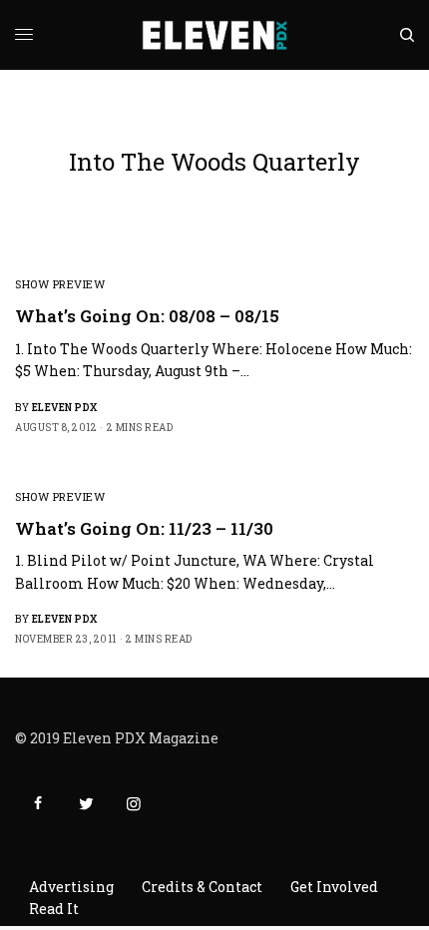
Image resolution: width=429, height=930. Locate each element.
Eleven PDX (65, 407)
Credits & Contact (202, 886)
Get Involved (334, 886)
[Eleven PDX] (215, 35)
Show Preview (60, 283)
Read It (54, 908)
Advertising (71, 886)
